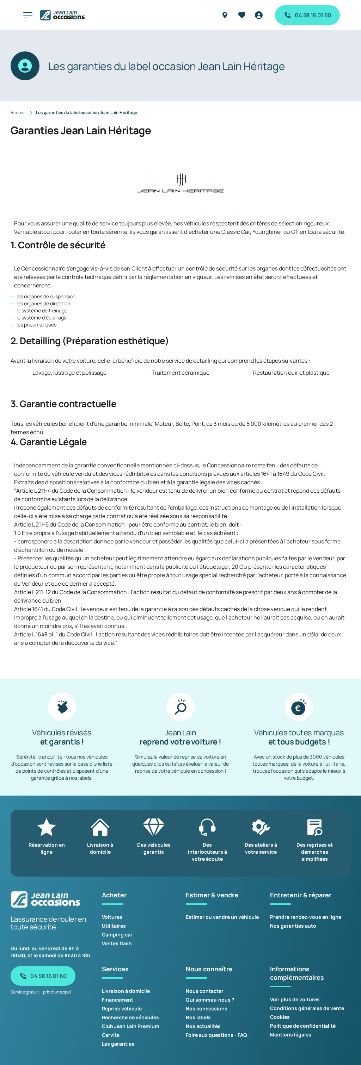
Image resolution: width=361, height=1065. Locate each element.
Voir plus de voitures (295, 999)
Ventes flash (117, 943)
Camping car (117, 934)
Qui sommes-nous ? (210, 999)
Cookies (280, 1017)
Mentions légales (290, 1034)
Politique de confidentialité (303, 1025)
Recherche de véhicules (130, 1017)
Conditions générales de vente (307, 1008)
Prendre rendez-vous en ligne (305, 917)
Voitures (112, 917)
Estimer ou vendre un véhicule (222, 917)
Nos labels (198, 1017)
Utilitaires (114, 925)
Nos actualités (203, 1026)
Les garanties (118, 1043)
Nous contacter (205, 991)
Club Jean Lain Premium (130, 1026)
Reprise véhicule (122, 1008)
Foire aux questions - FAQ (216, 1035)
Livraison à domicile (126, 991)
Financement (117, 999)
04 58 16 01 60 (313, 15)
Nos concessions (206, 1008)
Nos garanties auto (293, 925)
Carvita (111, 1035)
